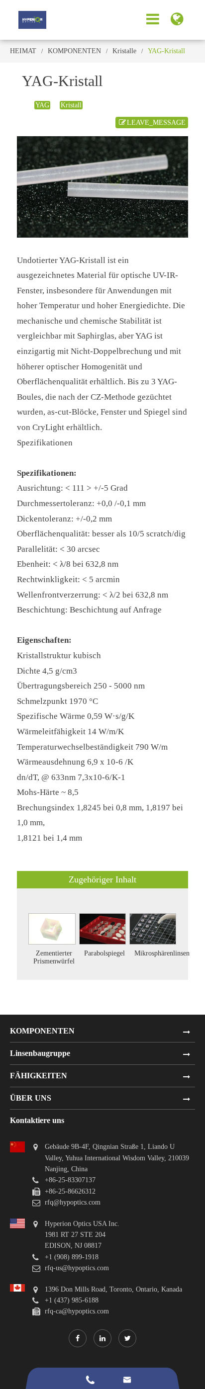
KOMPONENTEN (74, 51)
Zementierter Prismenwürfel (54, 957)
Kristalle (124, 51)
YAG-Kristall (166, 51)
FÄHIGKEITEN (38, 1075)
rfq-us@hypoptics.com (77, 1268)
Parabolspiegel (104, 953)
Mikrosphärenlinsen (162, 953)
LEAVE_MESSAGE (156, 122)
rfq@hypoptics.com (73, 1202)
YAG (42, 105)
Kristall (71, 105)
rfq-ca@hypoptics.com (77, 1311)
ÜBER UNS (30, 1098)
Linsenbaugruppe (40, 1053)
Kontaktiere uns (37, 1120)
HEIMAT (23, 51)
